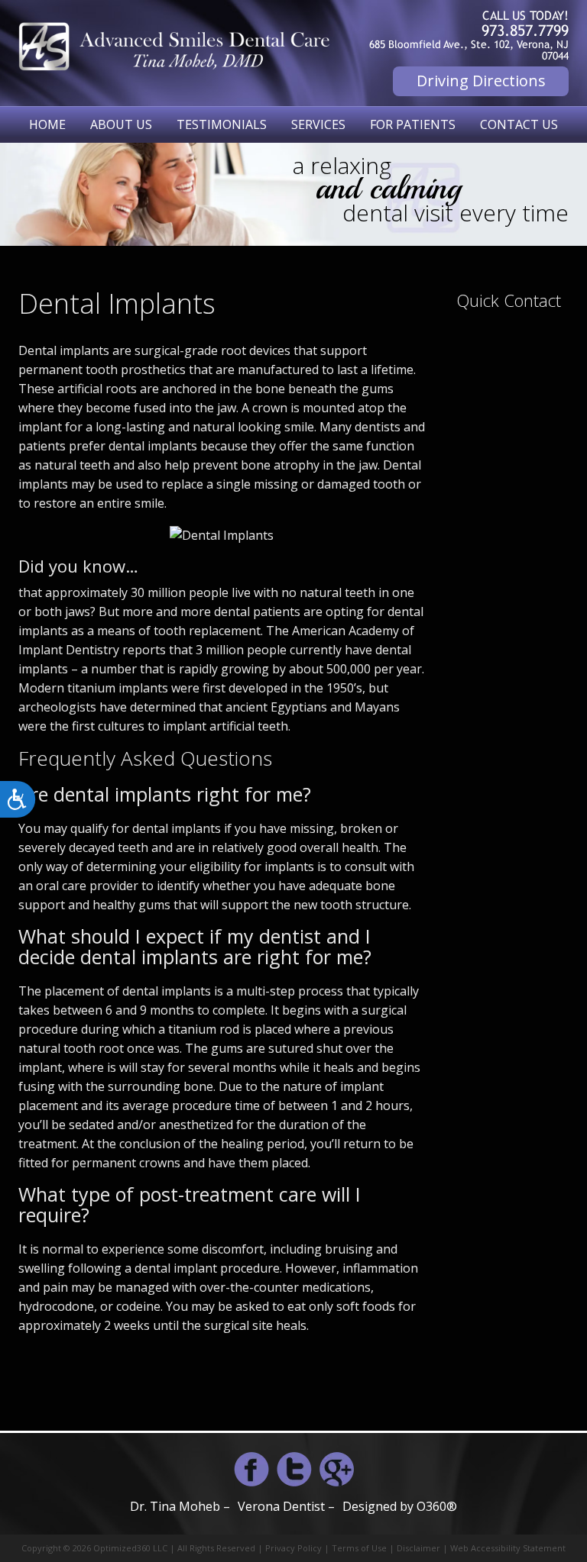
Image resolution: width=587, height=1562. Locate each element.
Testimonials (222, 124)
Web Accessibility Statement (508, 1548)
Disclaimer (418, 1548)
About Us (121, 124)
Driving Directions (481, 80)
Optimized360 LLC (130, 1548)
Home (47, 124)
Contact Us (519, 124)
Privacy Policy (293, 1548)
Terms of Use (359, 1548)
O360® (437, 1506)
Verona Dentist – (286, 1506)
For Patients (413, 124)
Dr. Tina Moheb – (180, 1506)
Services (318, 124)
